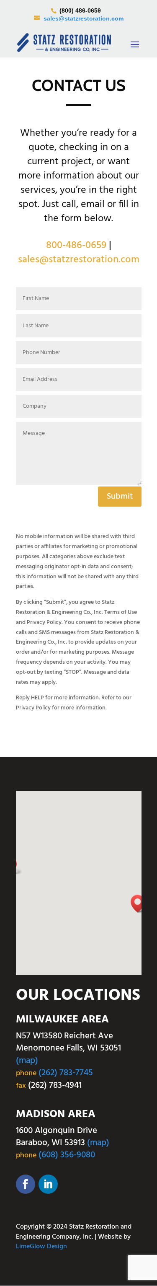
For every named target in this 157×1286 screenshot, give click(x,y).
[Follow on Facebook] (25, 1184)
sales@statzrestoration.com (78, 260)
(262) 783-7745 (66, 1073)
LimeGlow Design (41, 1246)
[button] (140, 903)
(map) (27, 1061)
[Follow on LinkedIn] (48, 1184)
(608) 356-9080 (67, 1155)
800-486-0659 (76, 246)
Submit (120, 496)
